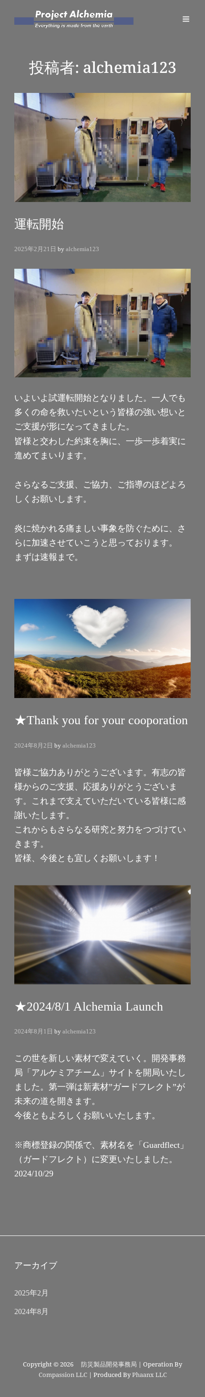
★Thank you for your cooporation (101, 720)
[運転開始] (102, 147)
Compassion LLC (63, 1374)
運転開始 (39, 224)
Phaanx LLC (149, 1374)
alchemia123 (82, 249)
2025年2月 (31, 1293)
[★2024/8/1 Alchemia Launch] (102, 934)
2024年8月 (31, 1311)
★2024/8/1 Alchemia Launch (88, 1006)
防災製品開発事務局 (106, 1364)
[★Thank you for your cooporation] (102, 648)
